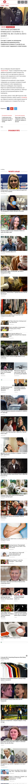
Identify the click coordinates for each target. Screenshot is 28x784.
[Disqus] (14, 151)
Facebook (24, 97)
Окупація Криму (10, 27)
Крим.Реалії (4, 70)
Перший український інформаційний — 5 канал (5, 2)
